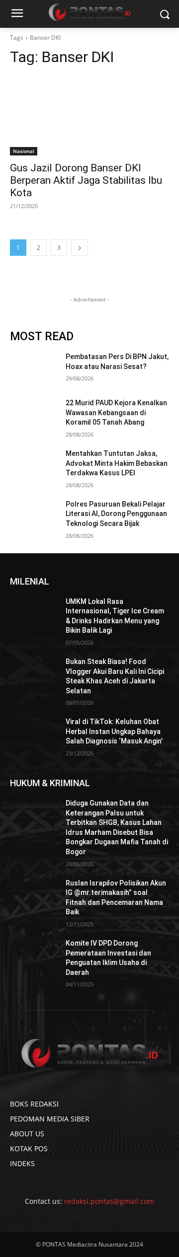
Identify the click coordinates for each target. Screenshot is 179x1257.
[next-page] (79, 247)
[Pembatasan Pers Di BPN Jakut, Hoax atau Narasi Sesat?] (34, 368)
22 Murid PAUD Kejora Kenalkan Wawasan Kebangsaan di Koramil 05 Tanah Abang (116, 412)
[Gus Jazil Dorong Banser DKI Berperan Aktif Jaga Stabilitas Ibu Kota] (89, 115)
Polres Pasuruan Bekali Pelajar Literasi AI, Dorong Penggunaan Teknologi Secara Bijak (116, 513)
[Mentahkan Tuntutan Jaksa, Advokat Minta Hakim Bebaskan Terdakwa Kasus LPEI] (34, 465)
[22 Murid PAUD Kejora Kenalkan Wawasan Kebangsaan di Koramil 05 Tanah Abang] (34, 415)
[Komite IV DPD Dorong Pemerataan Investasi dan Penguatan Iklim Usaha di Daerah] (34, 955)
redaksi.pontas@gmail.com (109, 1201)
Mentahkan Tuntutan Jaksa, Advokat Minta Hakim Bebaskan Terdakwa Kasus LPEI (117, 463)
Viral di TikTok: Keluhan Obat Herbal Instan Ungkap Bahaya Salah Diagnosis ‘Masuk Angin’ (114, 731)
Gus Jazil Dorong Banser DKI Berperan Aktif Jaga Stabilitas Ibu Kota (86, 180)
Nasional (23, 151)
